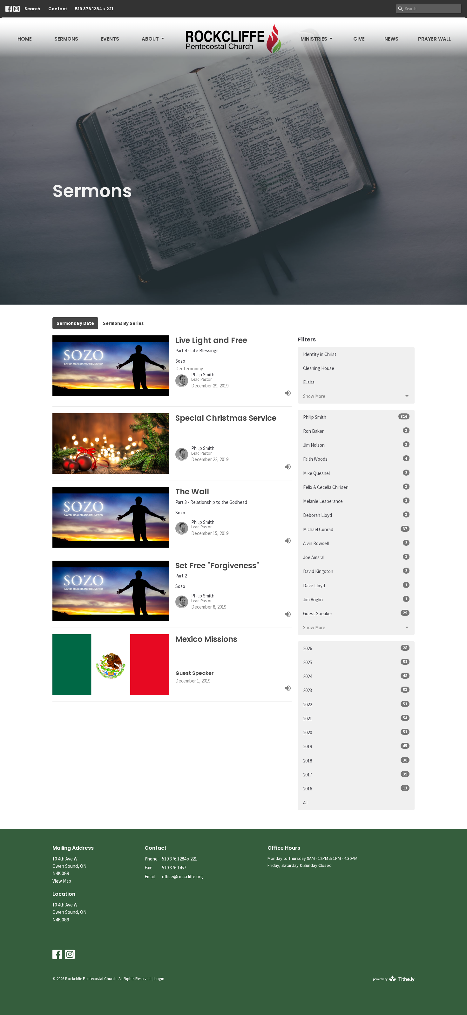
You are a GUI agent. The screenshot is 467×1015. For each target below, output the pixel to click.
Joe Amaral (355, 557)
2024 (355, 676)
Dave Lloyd (355, 585)
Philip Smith (355, 417)
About (150, 39)
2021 (355, 718)
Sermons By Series (123, 323)
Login (159, 978)
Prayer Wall (434, 39)
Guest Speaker (355, 613)
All (305, 803)
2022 (355, 704)
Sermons (66, 39)
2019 (355, 746)
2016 (355, 788)
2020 (355, 732)
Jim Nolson (355, 445)
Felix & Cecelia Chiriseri (355, 487)
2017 (355, 774)
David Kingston (355, 571)
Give (359, 39)
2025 (355, 662)
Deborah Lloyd (355, 515)
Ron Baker (355, 431)
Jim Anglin (355, 599)
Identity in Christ (319, 354)
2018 (355, 760)
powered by (390, 984)
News (391, 39)
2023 (355, 690)
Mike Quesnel (355, 473)
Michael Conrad (355, 529)
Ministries (314, 39)
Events (110, 39)
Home (24, 39)
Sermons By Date (75, 323)
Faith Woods (355, 459)
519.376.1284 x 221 (94, 9)
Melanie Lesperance (355, 501)
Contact (57, 9)
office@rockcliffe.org (182, 876)
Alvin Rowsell (355, 543)
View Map (61, 881)
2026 (355, 648)
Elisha (309, 382)
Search (32, 9)
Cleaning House (318, 368)
